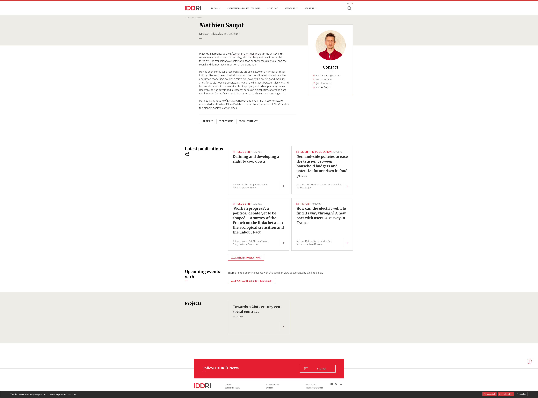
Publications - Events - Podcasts (243, 8)
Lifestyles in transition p (243, 53)
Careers (269, 388)
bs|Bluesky (336, 384)
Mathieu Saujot (323, 87)
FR (348, 3)
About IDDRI (190, 18)
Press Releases (272, 384)
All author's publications (246, 257)
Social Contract (248, 121)
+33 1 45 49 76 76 (324, 79)
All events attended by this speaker (251, 280)
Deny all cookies (505, 394)
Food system (226, 121)
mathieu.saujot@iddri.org (328, 75)
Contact (228, 384)
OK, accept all (489, 394)
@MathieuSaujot (324, 83)
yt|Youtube (332, 384)
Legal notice (311, 384)
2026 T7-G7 (272, 8)
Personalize (521, 394)
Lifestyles (207, 121)
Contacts (199, 18)
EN (352, 3)
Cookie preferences (314, 388)
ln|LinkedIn (341, 384)
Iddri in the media (232, 388)
